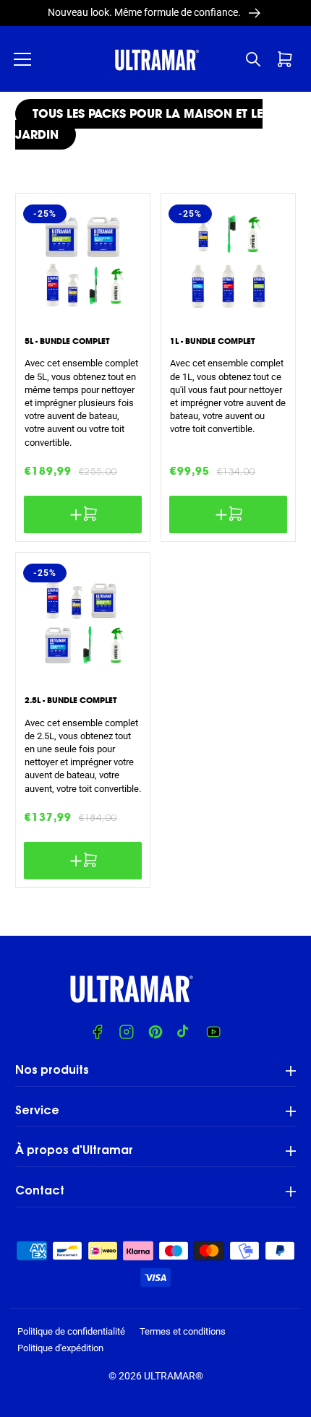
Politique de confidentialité (71, 1331)
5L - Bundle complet (67, 341)
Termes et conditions (183, 1331)
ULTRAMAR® (173, 1376)
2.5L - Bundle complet (70, 700)
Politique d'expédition (60, 1348)
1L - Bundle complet (212, 341)
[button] (22, 59)
